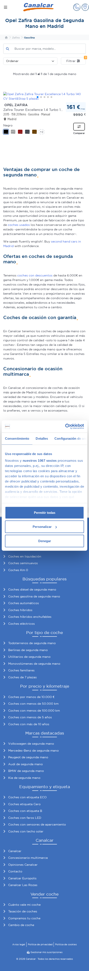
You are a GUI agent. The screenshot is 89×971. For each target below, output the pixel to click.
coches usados (19, 225)
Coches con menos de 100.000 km (34, 710)
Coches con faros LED (24, 817)
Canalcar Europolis (22, 878)
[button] (77, 7)
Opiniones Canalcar (23, 864)
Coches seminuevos (23, 563)
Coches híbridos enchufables (29, 616)
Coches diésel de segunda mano (32, 589)
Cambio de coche (21, 925)
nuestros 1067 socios (40, 460)
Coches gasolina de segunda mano (34, 596)
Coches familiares (21, 670)
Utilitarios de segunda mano (29, 656)
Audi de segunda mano (25, 764)
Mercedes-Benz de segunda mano (33, 750)
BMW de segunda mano (26, 771)
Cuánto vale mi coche (24, 904)
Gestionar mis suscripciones (46, 952)
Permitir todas (44, 512)
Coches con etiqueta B (25, 811)
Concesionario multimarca (28, 857)
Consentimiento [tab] (17, 438)
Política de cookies (66, 944)
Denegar (44, 541)
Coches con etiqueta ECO (27, 797)
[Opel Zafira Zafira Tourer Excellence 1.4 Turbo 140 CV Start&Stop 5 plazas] (44, 96)
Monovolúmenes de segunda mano (34, 663)
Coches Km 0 (18, 570)
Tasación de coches (22, 911)
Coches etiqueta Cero (24, 804)
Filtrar (76, 59)
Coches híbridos (20, 610)
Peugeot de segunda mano (28, 757)
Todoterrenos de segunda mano (32, 643)
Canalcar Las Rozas (22, 885)
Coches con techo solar (25, 831)
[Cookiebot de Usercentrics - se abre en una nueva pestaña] (65, 426)
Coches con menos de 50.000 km (33, 703)
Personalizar (42, 527)
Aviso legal (18, 944)
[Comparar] (79, 127)
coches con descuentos (34, 275)
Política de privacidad (40, 944)
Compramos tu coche (24, 918)
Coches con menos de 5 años (30, 717)
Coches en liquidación (24, 556)
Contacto (15, 871)
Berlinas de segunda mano (28, 650)
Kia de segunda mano (24, 777)
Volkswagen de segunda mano (31, 743)
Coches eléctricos (21, 623)
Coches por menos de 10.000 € (31, 697)
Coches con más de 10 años (28, 724)
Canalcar (14, 851)
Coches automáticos (23, 603)
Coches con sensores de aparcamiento (37, 824)
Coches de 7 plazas (22, 677)
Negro (8, 125)
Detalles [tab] (42, 438)
